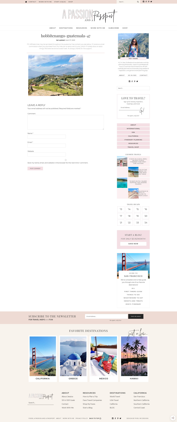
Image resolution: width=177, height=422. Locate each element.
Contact (32, 2)
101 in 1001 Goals (68, 400)
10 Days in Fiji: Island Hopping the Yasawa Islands (138, 182)
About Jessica (67, 397)
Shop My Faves (89, 404)
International (133, 128)
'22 (129, 222)
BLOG (112, 408)
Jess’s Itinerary (133, 304)
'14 (129, 209)
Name (30, 133)
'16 (145, 209)
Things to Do (133, 294)
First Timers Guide (133, 291)
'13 (121, 209)
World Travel (115, 397)
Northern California (141, 400)
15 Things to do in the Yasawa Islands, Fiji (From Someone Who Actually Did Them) (138, 172)
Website (31, 151)
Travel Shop (133, 147)
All (133, 288)
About (122, 75)
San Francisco (139, 397)
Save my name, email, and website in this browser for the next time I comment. (58, 163)
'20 (145, 216)
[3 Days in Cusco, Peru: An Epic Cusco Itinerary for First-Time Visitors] (122, 161)
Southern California (141, 404)
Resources (133, 143)
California (133, 136)
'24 (145, 222)
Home (26, 2)
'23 (137, 222)
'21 (121, 222)
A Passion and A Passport (88, 14)
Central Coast (139, 408)
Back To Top (94, 418)
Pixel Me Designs (141, 418)
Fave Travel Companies (92, 400)
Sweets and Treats (133, 301)
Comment (31, 114)
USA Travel (114, 400)
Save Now (133, 244)
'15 (137, 209)
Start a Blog (60, 2)
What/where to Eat (133, 298)
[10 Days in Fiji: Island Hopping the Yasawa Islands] (122, 183)
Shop (70, 2)
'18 (129, 216)
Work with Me (45, 2)
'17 (121, 216)
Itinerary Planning (133, 140)
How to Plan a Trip (90, 397)
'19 (137, 216)
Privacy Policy (82, 418)
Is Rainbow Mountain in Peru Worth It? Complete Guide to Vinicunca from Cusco (138, 193)
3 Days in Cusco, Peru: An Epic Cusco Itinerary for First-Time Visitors (138, 161)
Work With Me (68, 408)
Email (30, 142)
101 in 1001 (132, 75)
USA (133, 132)
